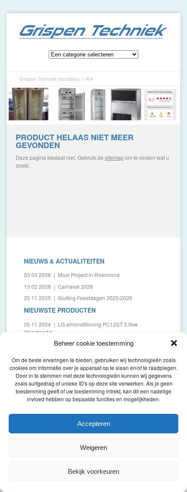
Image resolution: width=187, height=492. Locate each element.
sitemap (114, 157)
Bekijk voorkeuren (93, 471)
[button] (174, 343)
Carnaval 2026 (75, 286)
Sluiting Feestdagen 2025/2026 (95, 297)
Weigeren (93, 447)
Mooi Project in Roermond (89, 274)
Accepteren (93, 423)
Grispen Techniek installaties (93, 31)
